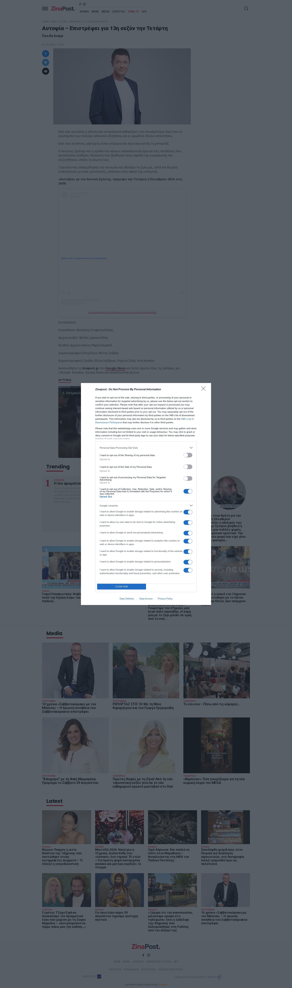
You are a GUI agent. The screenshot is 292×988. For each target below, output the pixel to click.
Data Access (146, 598)
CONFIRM (121, 586)
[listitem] (146, 447)
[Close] (204, 389)
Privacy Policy (165, 598)
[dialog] (146, 494)
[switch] (188, 455)
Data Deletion (127, 598)
